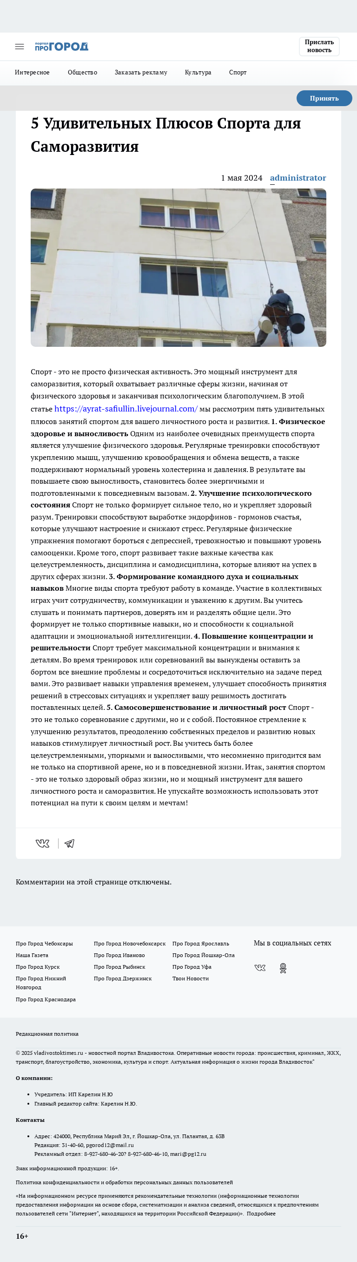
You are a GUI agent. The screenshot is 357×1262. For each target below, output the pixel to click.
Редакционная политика (47, 1033)
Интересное (32, 72)
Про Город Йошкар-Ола (203, 955)
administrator (298, 177)
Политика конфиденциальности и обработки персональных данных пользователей (124, 1182)
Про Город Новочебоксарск (129, 943)
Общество (82, 72)
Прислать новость (319, 46)
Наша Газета (32, 955)
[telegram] (72, 843)
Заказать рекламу (141, 72)
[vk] (43, 843)
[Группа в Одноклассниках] (283, 968)
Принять (324, 98)
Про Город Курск (38, 966)
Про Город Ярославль (200, 943)
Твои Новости (190, 978)
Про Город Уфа (192, 966)
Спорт (237, 72)
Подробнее (261, 1213)
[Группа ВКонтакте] (259, 968)
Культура (198, 72)
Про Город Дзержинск (123, 978)
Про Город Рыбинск (119, 966)
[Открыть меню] (19, 46)
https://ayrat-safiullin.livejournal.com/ (126, 408)
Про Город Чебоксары (44, 943)
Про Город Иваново (119, 955)
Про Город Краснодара (46, 999)
